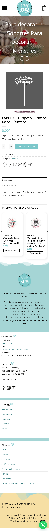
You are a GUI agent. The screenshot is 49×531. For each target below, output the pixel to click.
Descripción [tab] (7, 180)
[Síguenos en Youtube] (14, 389)
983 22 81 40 (7, 343)
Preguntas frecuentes (11, 469)
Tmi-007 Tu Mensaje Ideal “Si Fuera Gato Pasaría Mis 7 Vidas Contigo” (36, 240)
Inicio (3, 449)
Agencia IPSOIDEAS (39, 521)
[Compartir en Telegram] (30, 165)
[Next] (47, 236)
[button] (43, 525)
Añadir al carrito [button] (11, 250)
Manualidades (8, 409)
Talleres (5, 423)
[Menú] (4, 8)
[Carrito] (44, 8)
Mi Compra (6, 473)
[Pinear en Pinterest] (25, 165)
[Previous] (2, 236)
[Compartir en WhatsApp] (5, 165)
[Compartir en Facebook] (10, 165)
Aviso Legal (12, 515)
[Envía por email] (20, 165)
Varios (4, 428)
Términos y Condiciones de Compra (17, 483)
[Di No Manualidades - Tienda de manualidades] (25, 8)
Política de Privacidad (18, 518)
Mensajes (24, 50)
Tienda (4, 454)
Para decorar (21, 24)
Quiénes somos (8, 464)
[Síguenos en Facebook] (4, 389)
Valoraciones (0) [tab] (9, 185)
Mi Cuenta (6, 478)
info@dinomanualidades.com (14, 349)
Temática (5, 419)
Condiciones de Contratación (33, 515)
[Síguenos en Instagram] (9, 389)
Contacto (5, 459)
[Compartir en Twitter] (15, 165)
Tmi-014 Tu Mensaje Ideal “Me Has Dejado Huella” (12, 239)
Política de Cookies (39, 518)
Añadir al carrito (27, 146)
